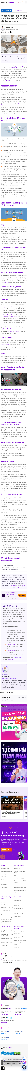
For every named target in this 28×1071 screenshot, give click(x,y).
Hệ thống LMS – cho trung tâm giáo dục (6, 930)
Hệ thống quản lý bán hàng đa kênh (6, 939)
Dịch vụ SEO (3, 902)
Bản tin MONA (4, 884)
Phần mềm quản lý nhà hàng (7, 942)
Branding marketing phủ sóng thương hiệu (20, 936)
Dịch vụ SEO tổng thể (12, 644)
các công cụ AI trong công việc (16, 587)
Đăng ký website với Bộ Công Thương (20, 881)
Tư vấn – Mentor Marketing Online (6, 913)
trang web (18, 103)
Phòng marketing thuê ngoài (7, 917)
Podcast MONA (4, 887)
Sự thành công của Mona (6, 871)
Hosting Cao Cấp (18, 900)
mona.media (10, 659)
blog (2, 104)
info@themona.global (8, 956)
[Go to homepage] (8, 2)
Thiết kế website (11, 650)
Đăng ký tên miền (18, 868)
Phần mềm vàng (4, 945)
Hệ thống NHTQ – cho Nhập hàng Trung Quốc (7, 935)
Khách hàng (3, 873)
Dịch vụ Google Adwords (9, 314)
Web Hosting (17, 875)
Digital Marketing (18, 66)
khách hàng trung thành (6, 346)
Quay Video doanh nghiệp (20, 940)
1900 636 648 (12, 585)
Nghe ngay (22, 595)
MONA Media (9, 80)
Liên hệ (2, 879)
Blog (2, 882)
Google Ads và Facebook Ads (14, 331)
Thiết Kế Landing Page (5, 910)
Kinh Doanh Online (6, 10)
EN (20, 2)
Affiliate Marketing (15, 68)
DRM (15, 911)
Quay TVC (16, 947)
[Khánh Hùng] (5, 669)
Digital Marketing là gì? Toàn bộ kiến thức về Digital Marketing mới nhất (12, 812)
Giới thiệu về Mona (5, 868)
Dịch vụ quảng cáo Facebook (10, 307)
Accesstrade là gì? (8, 565)
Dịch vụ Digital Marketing (6, 904)
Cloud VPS (16, 905)
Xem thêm (4, 816)
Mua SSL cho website (19, 878)
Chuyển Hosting (17, 916)
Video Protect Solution (19, 913)
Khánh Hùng (5, 676)
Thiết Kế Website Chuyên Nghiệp (19, 872)
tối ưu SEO (6, 282)
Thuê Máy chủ (17, 903)
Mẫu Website (17, 893)
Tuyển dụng (3, 876)
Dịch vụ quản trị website (19, 885)
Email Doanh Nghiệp (18, 908)
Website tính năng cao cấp (20, 890)
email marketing (5, 344)
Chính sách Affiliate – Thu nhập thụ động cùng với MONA (6, 921)
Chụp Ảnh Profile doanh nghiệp (19, 943)
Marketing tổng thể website (20, 887)
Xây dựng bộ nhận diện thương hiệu (19, 932)
